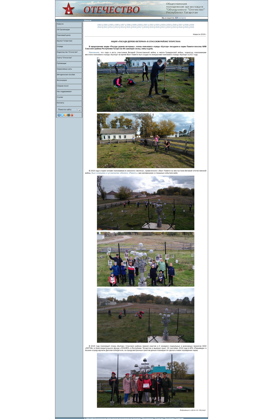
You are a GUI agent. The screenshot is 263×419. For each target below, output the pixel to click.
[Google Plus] (72, 115)
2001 (146, 25)
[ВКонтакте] (59, 115)
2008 (186, 25)
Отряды (60, 46)
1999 (134, 25)
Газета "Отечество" (64, 58)
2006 (174, 25)
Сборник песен (62, 86)
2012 (111, 27)
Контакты (60, 103)
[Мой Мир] (68, 115)
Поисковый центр (63, 35)
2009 (192, 25)
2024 (180, 27)
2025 (186, 27)
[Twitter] (62, 115)
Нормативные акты (64, 69)
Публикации (61, 63)
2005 (169, 25)
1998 (128, 25)
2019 (151, 27)
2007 (180, 25)
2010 (99, 27)
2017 (140, 27)
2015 (128, 27)
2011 (105, 27)
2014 (122, 27)
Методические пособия (66, 74)
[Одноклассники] (65, 115)
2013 (117, 27)
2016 (134, 27)
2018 (146, 27)
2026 (192, 27)
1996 (117, 25)
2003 (157, 25)
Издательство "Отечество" (67, 52)
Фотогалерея (62, 80)
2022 (169, 27)
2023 (174, 27)
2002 (151, 25)
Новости (60, 24)
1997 (122, 25)
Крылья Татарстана (64, 41)
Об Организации (63, 29)
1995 (111, 25)
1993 (99, 25)
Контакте (181, 18)
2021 (163, 27)
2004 (163, 25)
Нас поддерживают (64, 91)
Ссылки (60, 97)
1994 (105, 25)
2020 (157, 27)
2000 (140, 25)
